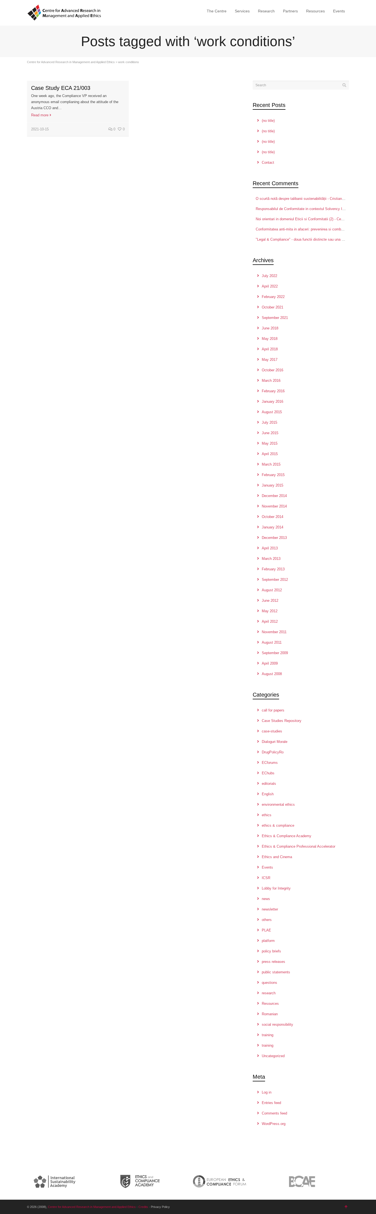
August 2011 (272, 642)
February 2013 (273, 569)
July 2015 (269, 422)
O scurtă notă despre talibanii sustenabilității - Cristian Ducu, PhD (308, 199)
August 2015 (272, 412)
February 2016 (273, 391)
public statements (276, 972)
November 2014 (274, 506)
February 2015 (273, 475)
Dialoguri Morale (274, 742)
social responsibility (277, 1024)
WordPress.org (273, 1124)
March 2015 (271, 464)
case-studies (272, 731)
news (266, 899)
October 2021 (272, 307)
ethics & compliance (278, 825)
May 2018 (269, 339)
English (268, 794)
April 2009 (270, 663)
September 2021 (275, 318)
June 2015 (270, 433)
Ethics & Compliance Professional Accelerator (298, 846)
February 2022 (273, 297)
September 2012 (275, 580)
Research (266, 11)
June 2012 (270, 600)
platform (268, 941)
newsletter (270, 909)
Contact (268, 162)
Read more (39, 115)
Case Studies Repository (281, 721)
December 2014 (274, 496)
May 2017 (269, 360)
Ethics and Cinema (277, 857)
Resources (315, 11)
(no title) (268, 121)
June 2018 (270, 328)
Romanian (270, 1014)
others (267, 920)
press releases (273, 962)
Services (242, 11)
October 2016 (272, 370)
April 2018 (270, 349)
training (267, 1035)
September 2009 (275, 653)
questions (269, 983)
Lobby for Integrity (276, 888)
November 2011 (274, 632)
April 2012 (270, 621)
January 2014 (272, 527)
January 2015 (272, 485)
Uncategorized (273, 1056)
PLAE (266, 930)
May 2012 (269, 611)
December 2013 (274, 538)
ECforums (270, 763)
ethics (266, 815)
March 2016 (271, 380)
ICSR (266, 878)
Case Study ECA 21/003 (60, 88)
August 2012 (272, 590)
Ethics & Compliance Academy (286, 836)
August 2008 (272, 674)
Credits (143, 1206)
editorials (269, 783)
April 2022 (270, 286)
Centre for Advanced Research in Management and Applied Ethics (71, 62)
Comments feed (274, 1113)
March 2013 (271, 559)
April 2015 (270, 454)
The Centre (217, 11)
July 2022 (269, 276)
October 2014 (272, 517)
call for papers (273, 710)
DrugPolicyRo (273, 752)
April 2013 (270, 548)
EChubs (268, 773)
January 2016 (272, 401)
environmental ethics (278, 804)
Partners (290, 11)
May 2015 (269, 443)
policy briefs (271, 951)
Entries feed (271, 1103)
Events (339, 11)
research (269, 993)
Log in (266, 1092)
